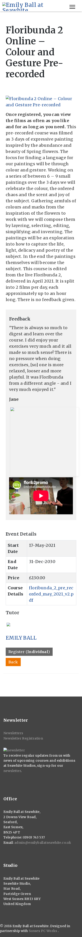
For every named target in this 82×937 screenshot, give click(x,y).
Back (13, 662)
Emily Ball (21, 638)
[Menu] (72, 7)
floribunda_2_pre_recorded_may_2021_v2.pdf (51, 594)
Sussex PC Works (43, 931)
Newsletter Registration (23, 738)
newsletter (12, 771)
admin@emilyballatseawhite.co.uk (42, 843)
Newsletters (13, 733)
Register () (29, 651)
